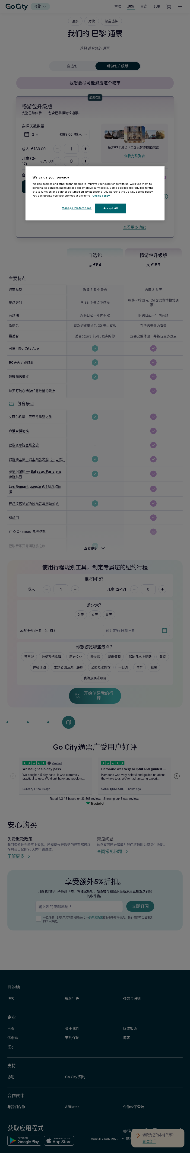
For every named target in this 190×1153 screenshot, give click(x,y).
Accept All (110, 208)
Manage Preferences (77, 208)
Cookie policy (101, 195)
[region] (95, 193)
